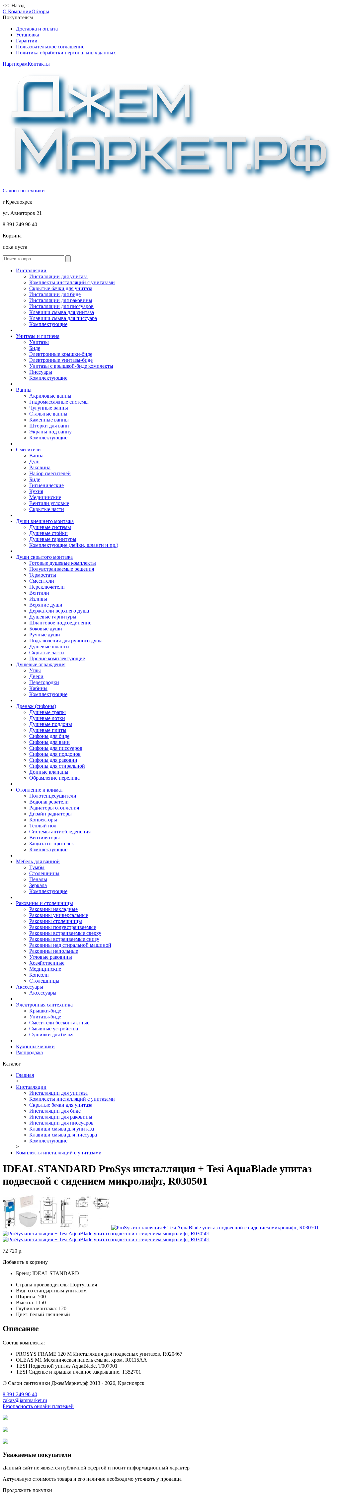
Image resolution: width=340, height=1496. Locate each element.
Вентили (39, 593)
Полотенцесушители (52, 796)
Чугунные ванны (48, 408)
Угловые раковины (50, 957)
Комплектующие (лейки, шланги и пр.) (73, 545)
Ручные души (44, 634)
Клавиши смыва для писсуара (63, 318)
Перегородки (44, 682)
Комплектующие (48, 324)
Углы (35, 670)
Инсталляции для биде (55, 294)
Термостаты (42, 575)
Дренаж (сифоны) (36, 706)
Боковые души (45, 628)
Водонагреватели (49, 802)
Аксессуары (29, 987)
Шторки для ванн (49, 425)
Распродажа (29, 1052)
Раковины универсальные (58, 915)
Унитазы (39, 342)
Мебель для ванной (38, 861)
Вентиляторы (44, 837)
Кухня (36, 491)
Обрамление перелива (54, 778)
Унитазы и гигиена (37, 336)
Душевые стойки (48, 533)
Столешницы (44, 873)
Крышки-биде (45, 1010)
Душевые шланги (49, 646)
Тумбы (36, 867)
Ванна (36, 455)
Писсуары (40, 372)
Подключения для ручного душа (66, 640)
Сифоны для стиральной (57, 766)
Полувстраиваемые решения (61, 569)
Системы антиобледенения (60, 831)
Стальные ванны (48, 414)
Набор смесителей (50, 473)
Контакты (39, 64)
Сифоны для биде (49, 736)
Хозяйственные (46, 963)
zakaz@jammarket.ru (25, 1400)
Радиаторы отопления (54, 808)
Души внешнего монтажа (45, 521)
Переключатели (47, 587)
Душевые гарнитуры (52, 539)
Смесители (28, 449)
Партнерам (15, 64)
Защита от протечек (51, 843)
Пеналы (38, 879)
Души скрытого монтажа (44, 557)
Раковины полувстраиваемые (62, 927)
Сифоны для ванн (49, 742)
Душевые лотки (47, 718)
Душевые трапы (47, 712)
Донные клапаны (48, 772)
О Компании (17, 11)
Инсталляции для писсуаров (61, 306)
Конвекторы (43, 819)
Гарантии (27, 40)
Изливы (38, 599)
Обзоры (40, 11)
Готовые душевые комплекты (62, 563)
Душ (34, 461)
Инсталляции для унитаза (58, 276)
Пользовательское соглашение (50, 46)
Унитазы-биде (45, 1016)
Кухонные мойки (35, 1046)
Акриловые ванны (50, 396)
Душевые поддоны (50, 724)
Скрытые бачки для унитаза (60, 288)
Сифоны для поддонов (55, 754)
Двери (36, 676)
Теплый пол (42, 825)
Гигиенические (46, 485)
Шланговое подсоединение (60, 622)
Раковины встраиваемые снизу (64, 939)
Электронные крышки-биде (60, 354)
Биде (34, 348)
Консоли (39, 975)
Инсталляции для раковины (60, 300)
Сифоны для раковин (53, 760)
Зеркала (38, 885)
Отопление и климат (39, 790)
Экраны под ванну (50, 431)
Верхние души (45, 605)
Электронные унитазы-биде (61, 360)
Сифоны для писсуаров (55, 748)
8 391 (20, 1394)
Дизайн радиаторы (50, 813)
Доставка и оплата (37, 29)
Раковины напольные (53, 951)
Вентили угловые (49, 503)
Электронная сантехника (44, 1005)
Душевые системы (50, 527)
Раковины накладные (53, 909)
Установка (27, 34)
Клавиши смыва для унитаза (61, 312)
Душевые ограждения (40, 664)
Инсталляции (31, 270)
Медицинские (45, 497)
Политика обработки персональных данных (66, 52)
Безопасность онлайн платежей (38, 1406)
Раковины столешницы (55, 921)
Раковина (39, 467)
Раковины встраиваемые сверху (65, 933)
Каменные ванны (49, 420)
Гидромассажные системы (59, 402)
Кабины (38, 688)
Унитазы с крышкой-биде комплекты (71, 366)
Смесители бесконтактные (59, 1022)
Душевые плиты (47, 730)
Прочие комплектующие (57, 658)
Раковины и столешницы (44, 903)
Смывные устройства (53, 1028)
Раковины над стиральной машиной (70, 945)
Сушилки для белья (51, 1034)
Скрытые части (46, 509)
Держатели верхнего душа (59, 611)
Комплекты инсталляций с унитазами (72, 282)
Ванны (24, 390)
